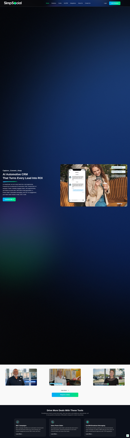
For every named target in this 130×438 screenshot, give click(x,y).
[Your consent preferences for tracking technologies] (127, 435)
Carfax (60, 3)
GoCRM (66, 3)
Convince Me (9, 199)
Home (47, 3)
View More (64, 390)
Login (105, 3)
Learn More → (19, 434)
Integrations (73, 3)
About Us (80, 3)
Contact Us (87, 3)
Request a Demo (65, 394)
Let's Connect (114, 3)
